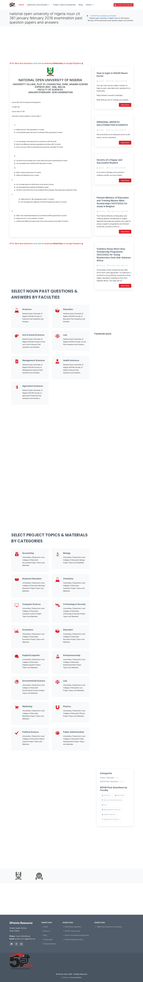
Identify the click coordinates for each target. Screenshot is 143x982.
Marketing (27, 706)
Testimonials (48, 939)
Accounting (28, 553)
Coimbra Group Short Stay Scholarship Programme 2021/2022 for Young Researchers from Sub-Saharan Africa (114, 255)
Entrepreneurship (71, 655)
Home (21, 5)
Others (89, 5)
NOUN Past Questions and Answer (103, 16)
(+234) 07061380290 (124, 5)
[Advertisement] (50, 46)
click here (37, 63)
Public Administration (73, 732)
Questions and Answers (37, 5)
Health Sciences (71, 360)
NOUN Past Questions (112, 781)
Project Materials (110, 778)
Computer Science (31, 604)
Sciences (27, 309)
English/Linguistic (31, 655)
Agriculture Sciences (32, 386)
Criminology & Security (74, 604)
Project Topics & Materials (64, 5)
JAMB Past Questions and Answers (109, 927)
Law (65, 335)
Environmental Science (33, 681)
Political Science (30, 732)
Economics (27, 630)
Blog (81, 5)
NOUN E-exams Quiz (72, 931)
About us (47, 931)
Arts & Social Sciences (33, 335)
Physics (67, 706)
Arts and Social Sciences (112, 800)
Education (68, 309)
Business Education (32, 578)
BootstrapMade (76, 977)
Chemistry (68, 578)
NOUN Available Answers (74, 939)
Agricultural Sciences (111, 819)
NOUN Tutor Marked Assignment (77, 935)
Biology (66, 553)
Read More (125, 105)
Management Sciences (33, 360)
